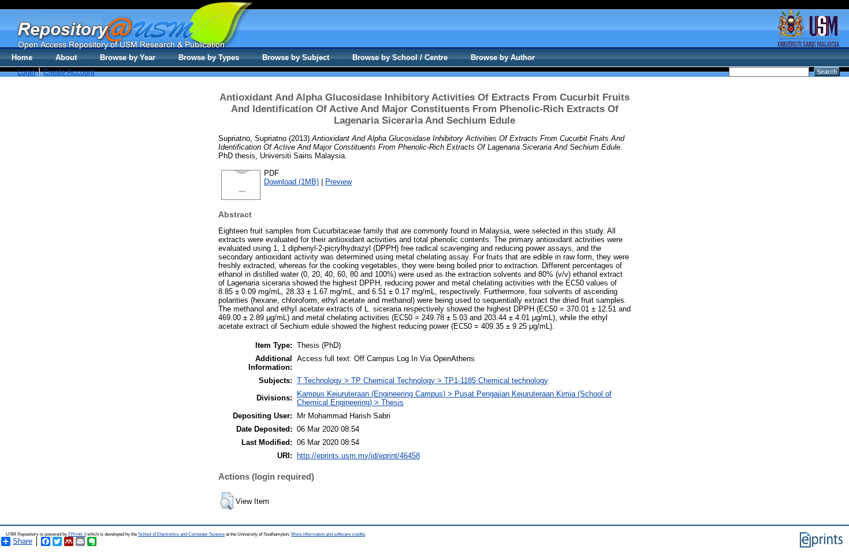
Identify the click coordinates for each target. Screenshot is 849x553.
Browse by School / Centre (400, 57)
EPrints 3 (77, 534)
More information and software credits (328, 534)
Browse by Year (127, 57)
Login (26, 72)
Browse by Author (503, 57)
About (66, 57)
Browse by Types (208, 57)
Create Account (69, 72)
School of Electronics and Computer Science (181, 534)
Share (22, 541)
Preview (338, 181)
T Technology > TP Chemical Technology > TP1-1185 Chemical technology (422, 380)
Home (22, 57)
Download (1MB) (291, 181)
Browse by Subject (295, 57)
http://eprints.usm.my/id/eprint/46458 (358, 455)
